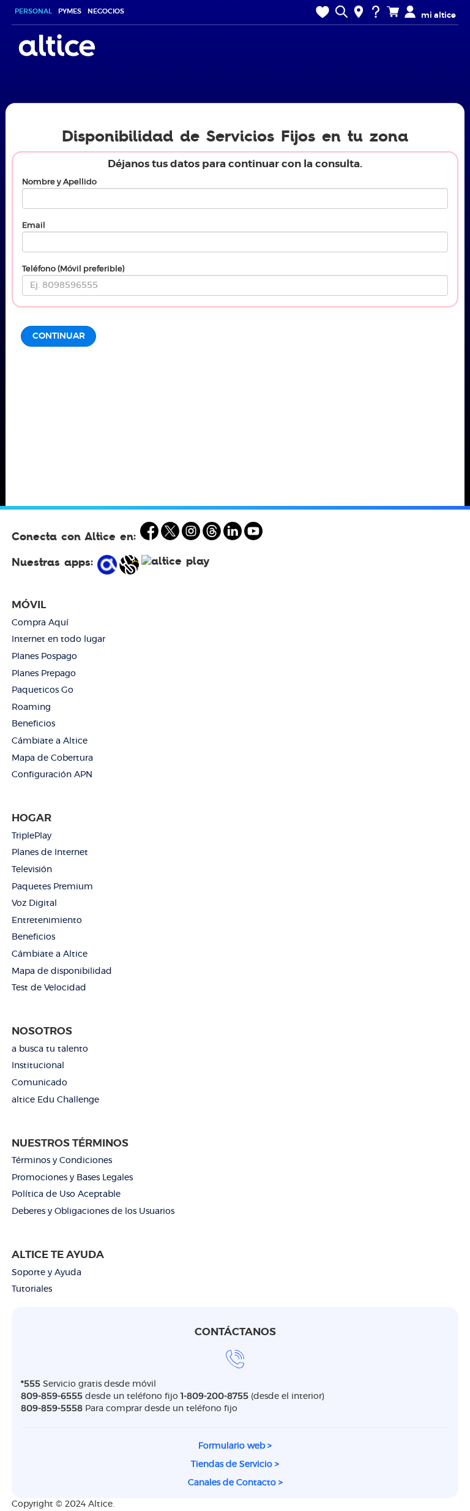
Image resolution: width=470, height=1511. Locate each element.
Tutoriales (32, 1289)
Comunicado (39, 1083)
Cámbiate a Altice (50, 741)
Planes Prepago (44, 673)
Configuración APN (52, 775)
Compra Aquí (40, 623)
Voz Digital (34, 903)
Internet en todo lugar (58, 639)
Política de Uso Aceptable (66, 1194)
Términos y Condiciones (62, 1160)
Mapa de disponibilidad (62, 971)
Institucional (38, 1065)
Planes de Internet (50, 852)
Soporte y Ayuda (46, 1272)
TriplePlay (31, 836)
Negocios (106, 11)
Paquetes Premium (52, 887)
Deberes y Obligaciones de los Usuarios (93, 1211)
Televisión (32, 869)
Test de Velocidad (49, 988)
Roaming (31, 707)
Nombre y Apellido (59, 182)
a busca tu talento (50, 1049)
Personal (33, 11)
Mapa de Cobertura (52, 758)
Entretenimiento (47, 920)
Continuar (58, 336)
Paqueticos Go (42, 690)
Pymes (69, 11)
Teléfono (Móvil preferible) (73, 269)
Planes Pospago (44, 656)
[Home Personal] (58, 45)
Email (33, 226)
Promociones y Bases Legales (72, 1178)
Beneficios (33, 724)
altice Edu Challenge (55, 1100)
